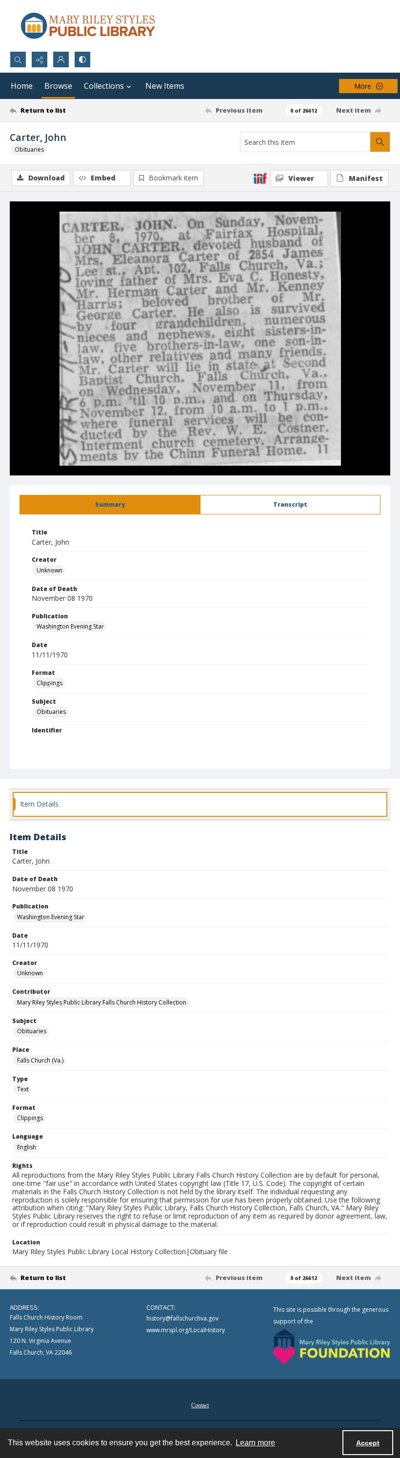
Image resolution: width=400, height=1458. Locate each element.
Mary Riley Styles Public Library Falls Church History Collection (101, 1002)
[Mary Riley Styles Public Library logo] (88, 25)
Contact (200, 1405)
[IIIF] (260, 178)
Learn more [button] (255, 1442)
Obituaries (29, 149)
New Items (164, 85)
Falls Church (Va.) (40, 1060)
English (26, 1147)
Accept (368, 1443)
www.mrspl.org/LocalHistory (185, 1330)
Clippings (49, 683)
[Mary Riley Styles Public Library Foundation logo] (331, 1346)
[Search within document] (380, 142)
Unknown (49, 570)
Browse (58, 85)
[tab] (110, 504)
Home (22, 85)
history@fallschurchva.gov (182, 1318)
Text (23, 1089)
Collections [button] (104, 85)
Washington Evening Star (70, 626)
